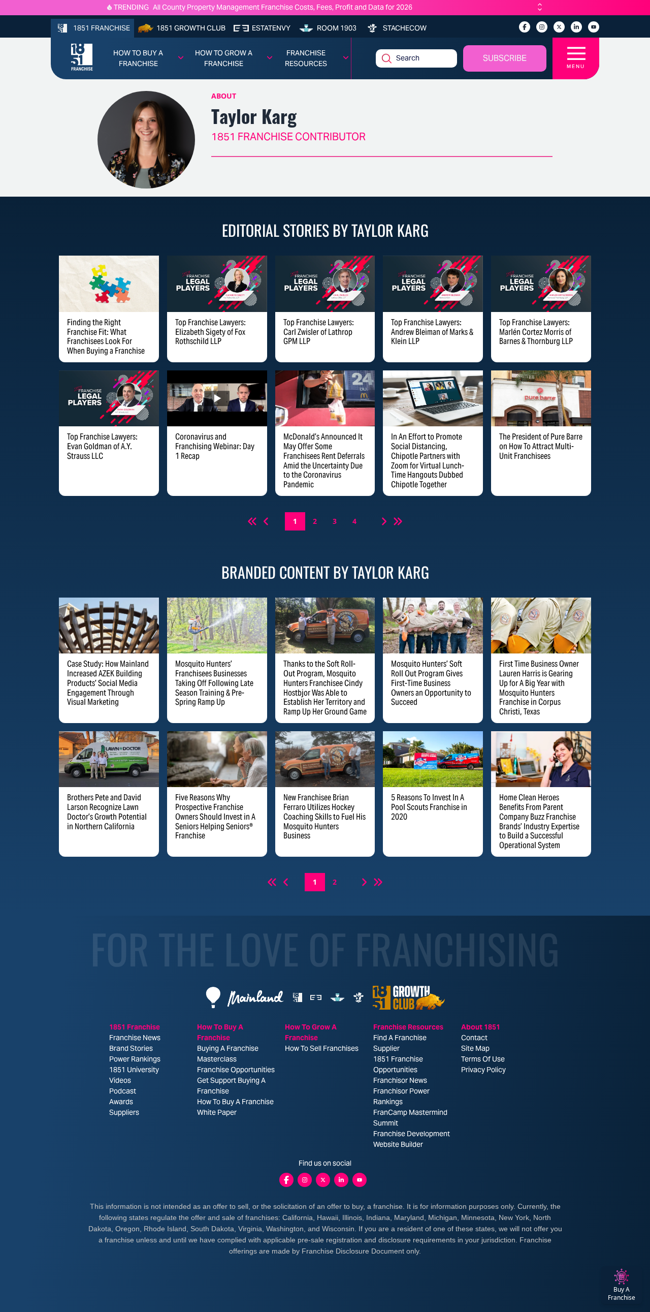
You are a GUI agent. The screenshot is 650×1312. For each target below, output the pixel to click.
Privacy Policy (483, 1069)
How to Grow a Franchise (223, 58)
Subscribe (505, 58)
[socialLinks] (524, 27)
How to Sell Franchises (322, 1048)
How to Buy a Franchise (138, 58)
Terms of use (483, 1059)
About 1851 (480, 1027)
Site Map (475, 1048)
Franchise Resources (306, 58)
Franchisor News (400, 1080)
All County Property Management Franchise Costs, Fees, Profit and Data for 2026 (282, 7)
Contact (474, 1037)
